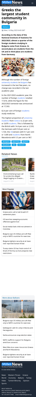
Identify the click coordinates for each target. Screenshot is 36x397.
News (4, 375)
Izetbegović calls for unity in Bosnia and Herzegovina (18, 329)
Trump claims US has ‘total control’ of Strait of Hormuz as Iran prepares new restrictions (17, 250)
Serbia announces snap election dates (17, 335)
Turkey (28, 378)
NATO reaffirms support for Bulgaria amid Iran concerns (16, 341)
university (6, 82)
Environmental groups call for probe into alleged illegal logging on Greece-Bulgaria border (13, 176)
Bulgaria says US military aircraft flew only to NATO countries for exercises (17, 235)
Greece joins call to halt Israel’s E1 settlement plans (15, 213)
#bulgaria (6, 141)
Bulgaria (24, 82)
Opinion (26, 381)
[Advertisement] (18, 275)
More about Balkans (11, 298)
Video (4, 381)
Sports (4, 383)
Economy (12, 378)
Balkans (21, 378)
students (14, 82)
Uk (11, 132)
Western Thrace (14, 375)
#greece (25, 141)
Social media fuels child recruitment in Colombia (17, 228)
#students (6, 145)
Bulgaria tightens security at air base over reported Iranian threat (17, 242)
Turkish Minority (14, 381)
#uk (14, 145)
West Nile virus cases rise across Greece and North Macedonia (18, 348)
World (4, 378)
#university (6, 148)
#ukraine (21, 145)
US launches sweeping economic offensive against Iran (15, 220)
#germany (16, 141)
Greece (17, 120)
